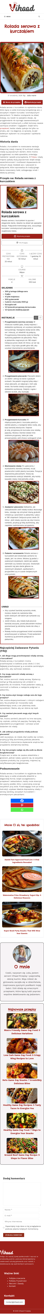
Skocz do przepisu (12, 102)
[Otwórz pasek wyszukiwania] (39, 16)
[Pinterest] (22, 805)
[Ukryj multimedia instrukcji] (40, 318)
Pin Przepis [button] (23, 243)
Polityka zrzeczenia (17, 1278)
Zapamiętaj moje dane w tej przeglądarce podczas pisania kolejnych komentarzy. (23, 1227)
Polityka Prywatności (18, 1281)
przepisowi (4, 128)
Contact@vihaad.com (14, 1302)
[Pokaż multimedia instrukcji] (36, 318)
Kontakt (12, 1286)
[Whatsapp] (22, 810)
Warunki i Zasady (16, 1284)
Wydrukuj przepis (34, 102)
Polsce (34, 157)
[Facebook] (22, 801)
